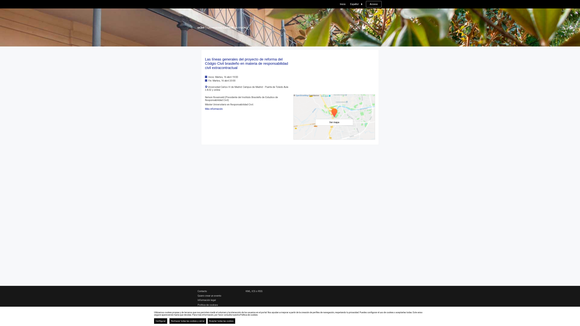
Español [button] (354, 4)
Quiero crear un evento (209, 295)
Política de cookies (208, 305)
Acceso (374, 4)
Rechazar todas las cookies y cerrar (188, 321)
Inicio (343, 4)
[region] (290, 316)
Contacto (202, 291)
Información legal (207, 300)
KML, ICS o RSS (254, 291)
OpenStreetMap (302, 95)
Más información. (214, 108)
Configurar (161, 321)
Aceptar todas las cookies (221, 321)
